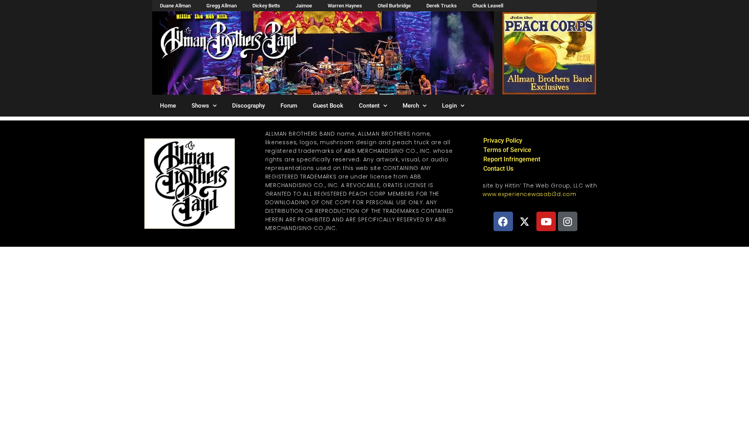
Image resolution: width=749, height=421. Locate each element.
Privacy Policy (502, 140)
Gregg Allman (221, 6)
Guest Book (328, 105)
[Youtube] (546, 221)
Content (369, 105)
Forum (288, 105)
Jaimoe (304, 6)
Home (168, 105)
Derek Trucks (441, 6)
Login (449, 105)
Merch (411, 105)
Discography (248, 105)
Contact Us (498, 168)
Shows (200, 105)
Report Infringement (511, 159)
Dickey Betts (266, 6)
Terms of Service (507, 150)
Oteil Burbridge (394, 6)
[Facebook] (503, 221)
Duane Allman (175, 6)
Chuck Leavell (487, 6)
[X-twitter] (524, 221)
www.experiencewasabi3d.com (530, 194)
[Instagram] (567, 221)
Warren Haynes (345, 6)
